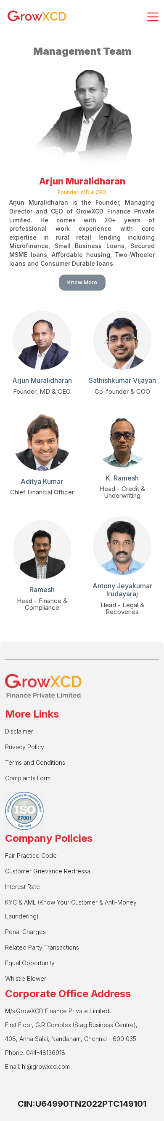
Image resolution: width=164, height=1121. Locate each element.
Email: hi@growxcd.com (37, 1066)
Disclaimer (19, 731)
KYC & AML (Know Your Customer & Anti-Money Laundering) (71, 909)
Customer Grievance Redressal (48, 871)
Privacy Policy (24, 746)
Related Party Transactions (42, 947)
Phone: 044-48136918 (35, 1052)
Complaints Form (27, 778)
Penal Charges (25, 931)
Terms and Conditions (35, 762)
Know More (82, 282)
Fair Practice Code (31, 855)
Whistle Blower (25, 978)
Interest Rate (22, 886)
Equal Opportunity (30, 962)
